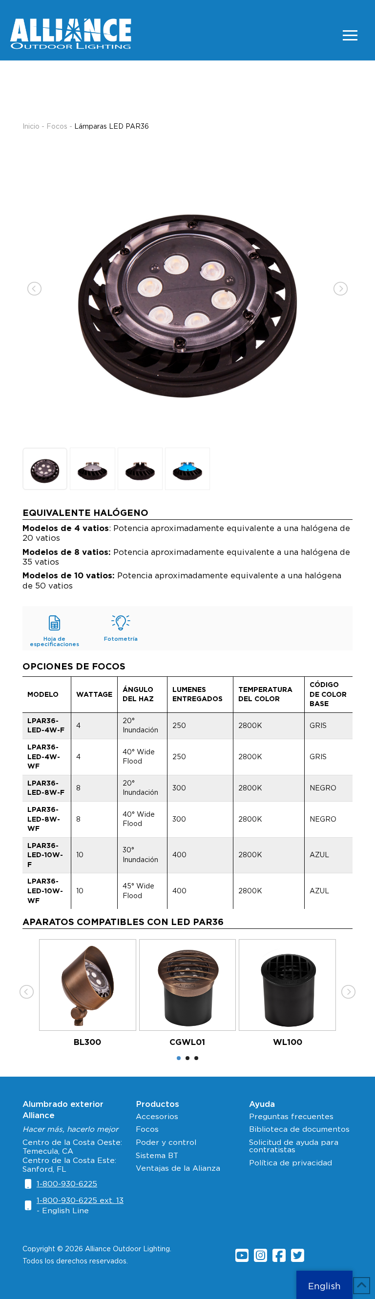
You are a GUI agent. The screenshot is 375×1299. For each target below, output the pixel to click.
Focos (56, 126)
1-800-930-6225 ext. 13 (80, 1200)
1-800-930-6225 (67, 1183)
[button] (350, 35)
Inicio (31, 126)
